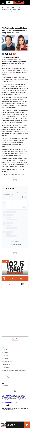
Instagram (14, 68)
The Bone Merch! (5, 12)
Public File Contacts (7, 361)
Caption (23, 48)
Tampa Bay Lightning (6, 9)
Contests (13, 7)
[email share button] (10, 54)
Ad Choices (22, 398)
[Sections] (3, 2)
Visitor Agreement (6, 397)
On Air (8, 7)
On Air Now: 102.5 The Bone (15, 271)
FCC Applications (6, 367)
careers (10, 399)
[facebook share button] (3, 54)
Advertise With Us (6, 378)
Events (18, 7)
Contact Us (4, 349)
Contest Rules (5, 355)
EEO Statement (5, 358)
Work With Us (5, 352)
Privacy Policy (17, 397)
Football (14, 9)
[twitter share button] (6, 54)
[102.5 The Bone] (15, 2)
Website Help (5, 385)
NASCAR (20, 9)
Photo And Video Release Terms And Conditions (14, 370)
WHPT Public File (6, 364)
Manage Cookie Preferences (9, 402)
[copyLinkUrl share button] (14, 54)
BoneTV (3, 7)
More (12, 12)
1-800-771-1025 (15, 279)
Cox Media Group (10, 395)
